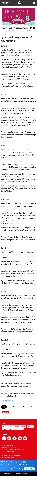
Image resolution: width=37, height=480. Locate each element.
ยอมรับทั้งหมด (29, 469)
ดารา (23, 427)
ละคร (4, 429)
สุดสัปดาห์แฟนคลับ (8, 401)
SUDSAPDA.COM (15, 31)
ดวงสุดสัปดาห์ (20, 407)
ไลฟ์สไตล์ (11, 429)
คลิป (4, 427)
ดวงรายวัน (11, 407)
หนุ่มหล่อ (30, 427)
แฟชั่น (9, 427)
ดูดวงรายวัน (29, 407)
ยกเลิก (18, 469)
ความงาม (16, 427)
